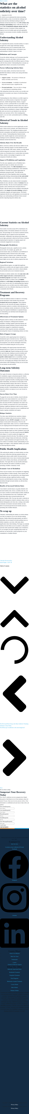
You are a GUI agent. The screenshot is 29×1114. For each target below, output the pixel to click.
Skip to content (3, 1)
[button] (14, 585)
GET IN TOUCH (4, 827)
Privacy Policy (14, 1104)
